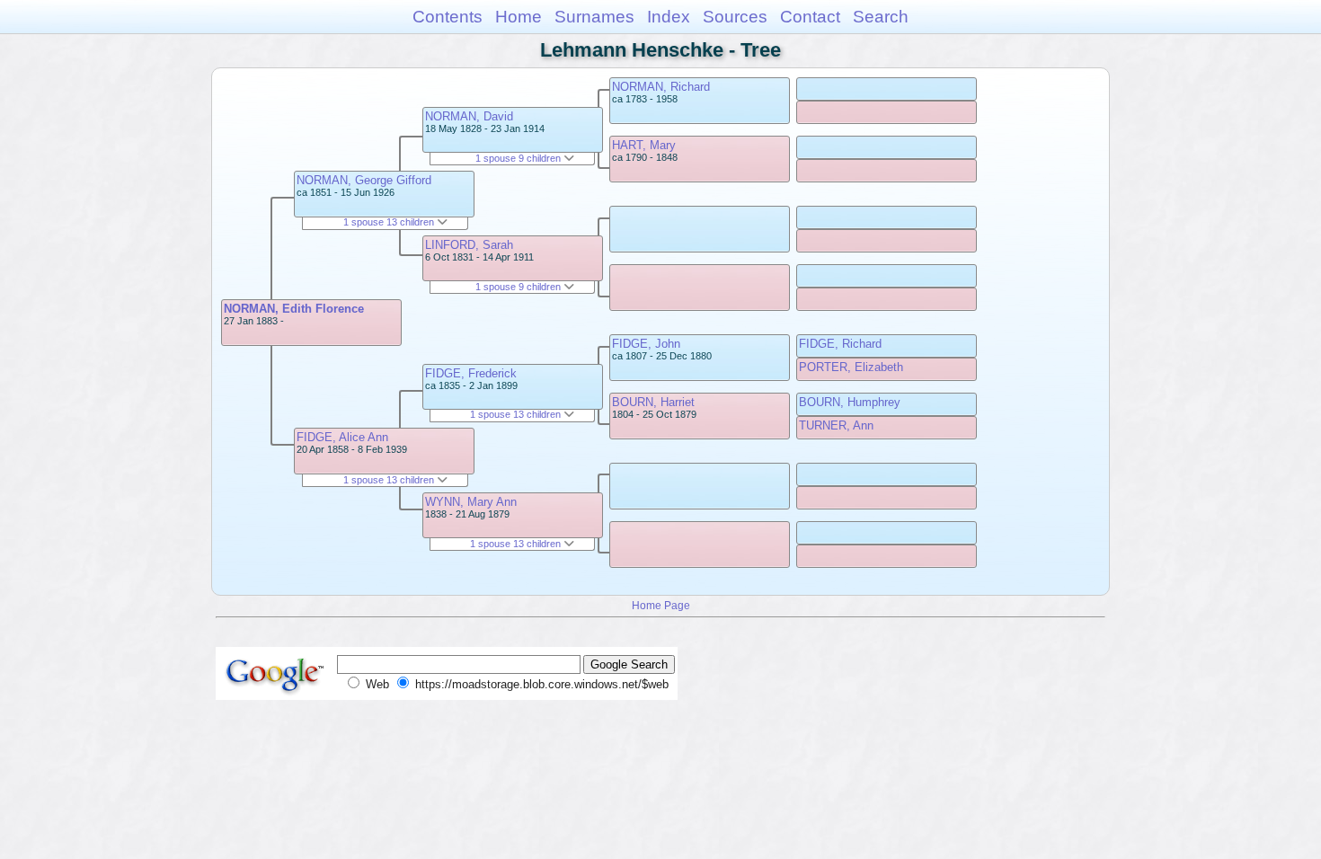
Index (668, 16)
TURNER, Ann (836, 425)
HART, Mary (644, 145)
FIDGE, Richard (840, 343)
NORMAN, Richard (661, 86)
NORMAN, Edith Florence (294, 308)
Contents (447, 16)
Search (881, 16)
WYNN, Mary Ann (471, 502)
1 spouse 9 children (519, 158)
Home (518, 16)
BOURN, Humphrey (849, 402)
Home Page (661, 605)
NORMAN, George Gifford (364, 180)
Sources (735, 16)
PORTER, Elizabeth (851, 367)
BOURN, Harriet (653, 402)
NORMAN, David (469, 116)
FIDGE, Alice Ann (342, 437)
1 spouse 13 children (390, 222)
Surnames (594, 16)
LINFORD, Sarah (469, 245)
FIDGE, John (646, 343)
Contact (810, 16)
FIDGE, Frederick (471, 373)
